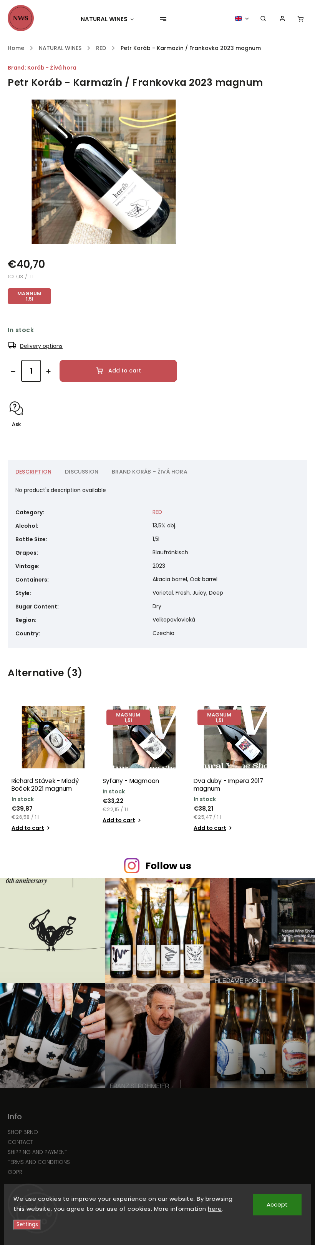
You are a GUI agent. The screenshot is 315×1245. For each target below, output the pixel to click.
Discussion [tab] (81, 471)
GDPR (15, 1172)
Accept (277, 1204)
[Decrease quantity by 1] (13, 371)
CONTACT (20, 1142)
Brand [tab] (149, 471)
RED (157, 512)
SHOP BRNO (23, 1132)
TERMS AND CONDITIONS (39, 1162)
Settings (27, 1224)
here (215, 1209)
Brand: (42, 67)
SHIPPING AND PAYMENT (37, 1152)
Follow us (168, 866)
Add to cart (124, 370)
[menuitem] (111, 19)
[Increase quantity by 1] (48, 371)
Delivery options (41, 346)
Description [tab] (33, 471)
